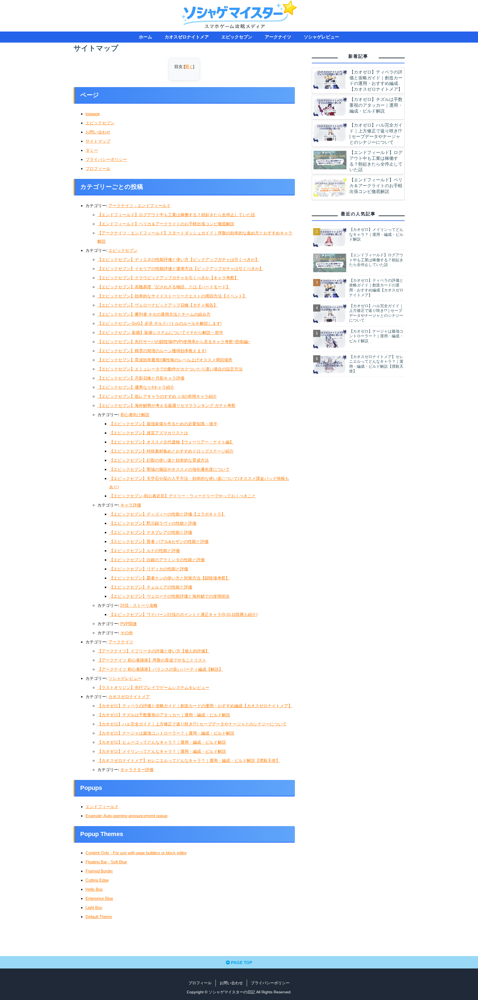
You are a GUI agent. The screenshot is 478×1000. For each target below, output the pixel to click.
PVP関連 (128, 623)
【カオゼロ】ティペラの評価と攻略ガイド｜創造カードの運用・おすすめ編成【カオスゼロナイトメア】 (194, 705)
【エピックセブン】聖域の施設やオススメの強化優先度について (169, 469)
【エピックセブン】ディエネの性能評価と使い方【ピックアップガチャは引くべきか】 (178, 259)
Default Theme (98, 916)
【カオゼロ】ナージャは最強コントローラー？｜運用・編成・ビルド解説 (165, 733)
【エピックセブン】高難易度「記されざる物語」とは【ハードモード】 (163, 286)
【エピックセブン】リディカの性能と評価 (148, 568)
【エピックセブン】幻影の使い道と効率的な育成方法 (159, 460)
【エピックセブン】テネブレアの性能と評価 (150, 532)
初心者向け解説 (134, 414)
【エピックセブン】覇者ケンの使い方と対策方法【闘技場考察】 (169, 578)
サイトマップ (97, 141)
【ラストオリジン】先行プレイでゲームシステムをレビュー (153, 687)
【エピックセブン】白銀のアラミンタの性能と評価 (157, 559)
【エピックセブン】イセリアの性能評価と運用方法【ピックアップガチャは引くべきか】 (180, 268)
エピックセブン (100, 123)
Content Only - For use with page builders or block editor (136, 852)
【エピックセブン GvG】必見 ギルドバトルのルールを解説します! (159, 323)
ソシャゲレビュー (125, 678)
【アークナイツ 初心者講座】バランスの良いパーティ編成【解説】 (160, 669)
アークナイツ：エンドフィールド (139, 205)
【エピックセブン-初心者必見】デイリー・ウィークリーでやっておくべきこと (182, 496)
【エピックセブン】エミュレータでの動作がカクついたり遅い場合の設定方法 (170, 369)
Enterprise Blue (99, 898)
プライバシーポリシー (106, 159)
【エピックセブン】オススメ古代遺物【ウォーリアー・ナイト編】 (171, 442)
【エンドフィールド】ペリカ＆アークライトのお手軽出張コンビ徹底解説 (165, 223)
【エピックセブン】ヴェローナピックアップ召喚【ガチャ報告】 (157, 305)
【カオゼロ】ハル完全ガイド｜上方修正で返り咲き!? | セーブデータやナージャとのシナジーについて (192, 724)
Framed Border (99, 871)
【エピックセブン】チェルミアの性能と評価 (150, 587)
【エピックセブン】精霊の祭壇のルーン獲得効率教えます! (151, 350)
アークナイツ (120, 641)
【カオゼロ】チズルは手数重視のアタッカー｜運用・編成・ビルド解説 (163, 714)
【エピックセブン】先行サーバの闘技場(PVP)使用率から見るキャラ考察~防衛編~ (173, 341)
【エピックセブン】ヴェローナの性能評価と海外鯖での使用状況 (169, 596)
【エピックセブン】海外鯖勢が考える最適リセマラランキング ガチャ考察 (166, 405)
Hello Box (94, 889)
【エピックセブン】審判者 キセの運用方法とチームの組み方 (154, 314)
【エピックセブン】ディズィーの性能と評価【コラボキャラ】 (167, 514)
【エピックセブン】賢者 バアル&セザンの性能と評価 (159, 541)
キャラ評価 (130, 505)
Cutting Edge (97, 880)
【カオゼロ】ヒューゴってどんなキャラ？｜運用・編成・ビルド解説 (161, 742)
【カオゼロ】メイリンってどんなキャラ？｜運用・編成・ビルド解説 (161, 751)
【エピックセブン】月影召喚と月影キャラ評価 (141, 378)
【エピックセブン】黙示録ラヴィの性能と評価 (152, 523)
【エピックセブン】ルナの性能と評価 (144, 550)
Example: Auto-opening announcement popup (126, 815)
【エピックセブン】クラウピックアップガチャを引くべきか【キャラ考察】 (167, 277)
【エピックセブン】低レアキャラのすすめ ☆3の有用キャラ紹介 (157, 396)
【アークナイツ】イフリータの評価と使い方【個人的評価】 (153, 651)
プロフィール (97, 168)
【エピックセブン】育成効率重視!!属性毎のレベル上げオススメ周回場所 (164, 359)
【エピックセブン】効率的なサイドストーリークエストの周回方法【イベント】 (172, 296)
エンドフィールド (102, 806)
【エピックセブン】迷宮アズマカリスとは (148, 432)
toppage (92, 113)
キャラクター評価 (137, 769)
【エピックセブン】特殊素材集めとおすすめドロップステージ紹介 (171, 451)
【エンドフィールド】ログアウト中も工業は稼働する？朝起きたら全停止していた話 (176, 214)
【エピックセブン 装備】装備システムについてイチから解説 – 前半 (160, 332)
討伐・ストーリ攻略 (139, 605)
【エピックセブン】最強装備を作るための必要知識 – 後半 (163, 423)
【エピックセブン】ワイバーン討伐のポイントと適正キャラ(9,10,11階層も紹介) (183, 614)
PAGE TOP (241, 962)
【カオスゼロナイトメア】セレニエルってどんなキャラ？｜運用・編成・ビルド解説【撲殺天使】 (188, 760)
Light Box (93, 907)
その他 (126, 632)
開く (189, 66)
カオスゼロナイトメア (129, 696)
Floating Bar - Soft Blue (106, 862)
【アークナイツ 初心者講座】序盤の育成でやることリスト (151, 660)
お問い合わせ (97, 132)
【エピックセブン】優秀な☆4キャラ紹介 (135, 387)
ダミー (91, 150)
